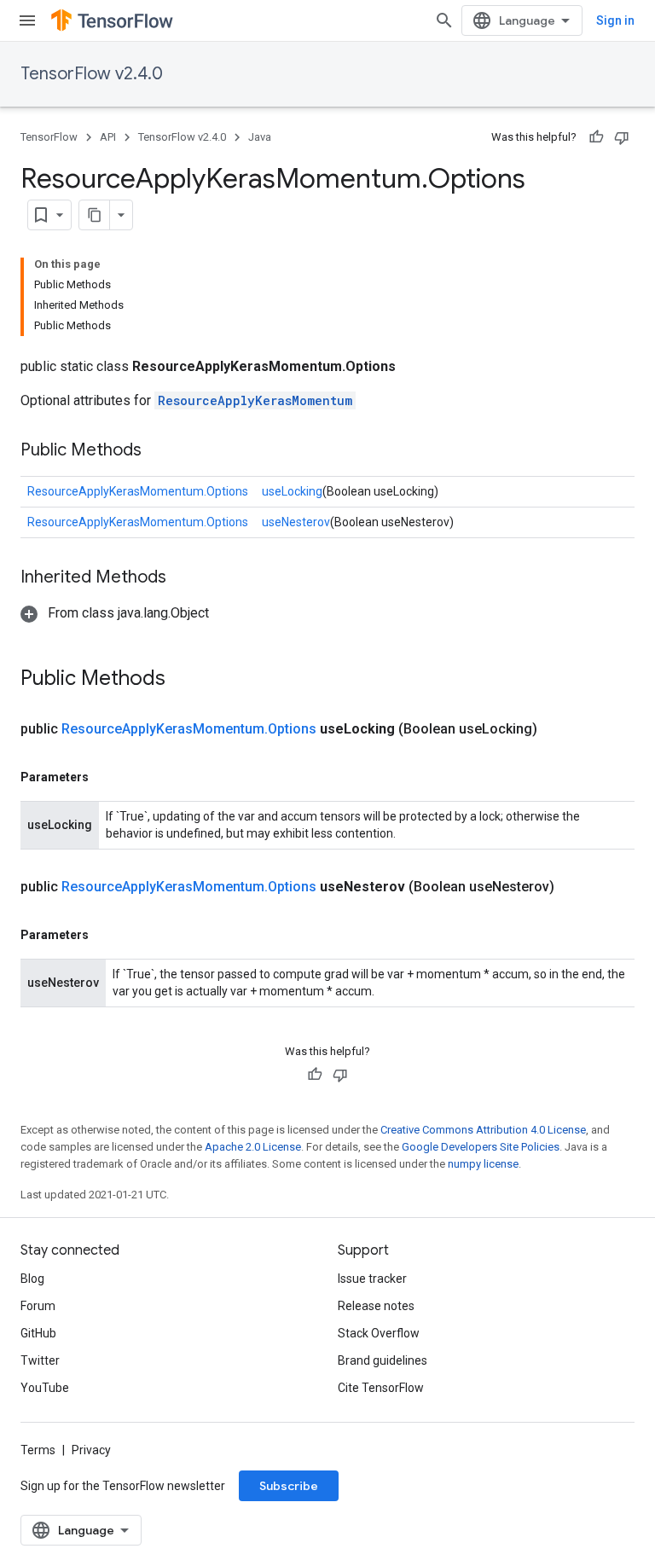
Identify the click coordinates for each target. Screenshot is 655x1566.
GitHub (38, 1333)
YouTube (44, 1388)
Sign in (615, 20)
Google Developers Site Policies (480, 1146)
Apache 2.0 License (253, 1146)
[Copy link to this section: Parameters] (106, 777)
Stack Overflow (379, 1333)
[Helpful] (596, 137)
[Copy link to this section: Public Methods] (159, 451)
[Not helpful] (622, 137)
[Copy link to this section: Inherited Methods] (183, 578)
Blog (32, 1278)
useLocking (292, 491)
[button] (114, 613)
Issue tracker (372, 1278)
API (108, 136)
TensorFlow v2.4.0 (91, 73)
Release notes (376, 1306)
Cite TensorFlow (381, 1388)
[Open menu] (27, 20)
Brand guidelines (382, 1360)
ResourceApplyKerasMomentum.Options (137, 491)
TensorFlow (49, 136)
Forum (37, 1306)
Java (259, 136)
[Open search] (444, 20)
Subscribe (288, 1486)
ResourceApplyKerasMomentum (255, 400)
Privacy (91, 1450)
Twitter (40, 1360)
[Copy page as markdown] (94, 214)
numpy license (483, 1163)
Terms (37, 1450)
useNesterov (296, 522)
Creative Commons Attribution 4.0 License (483, 1129)
